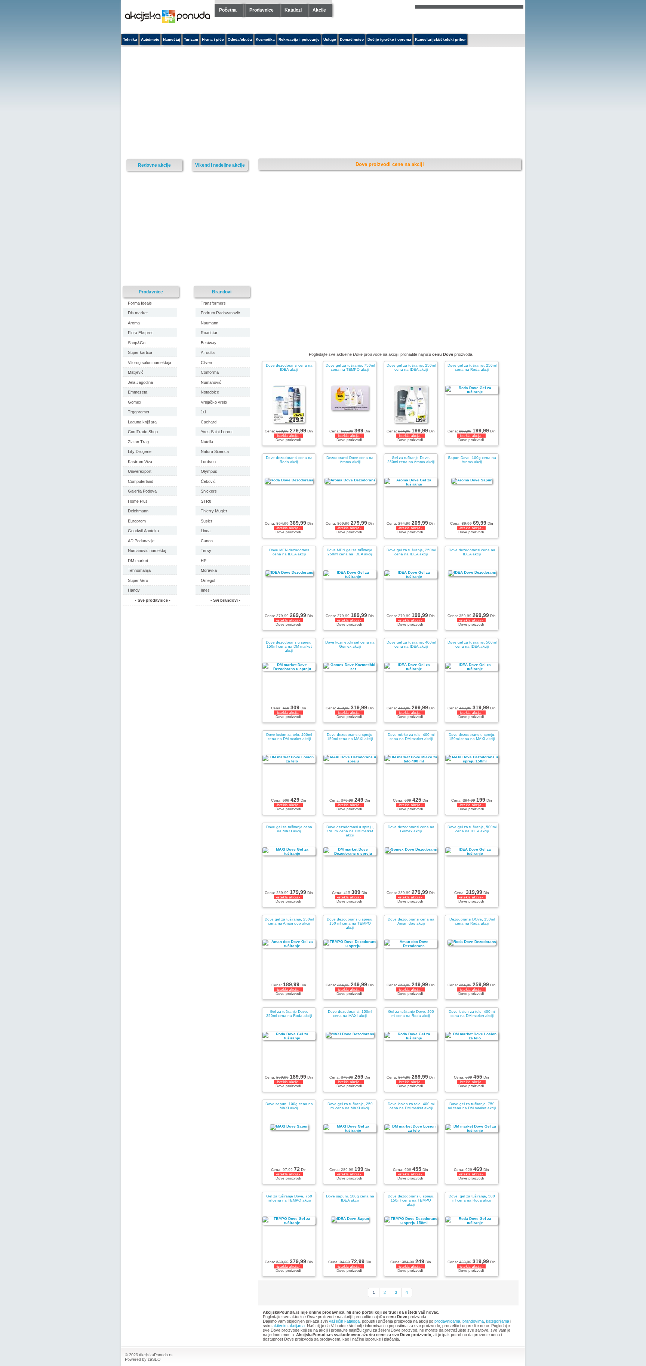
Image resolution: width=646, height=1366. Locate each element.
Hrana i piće (213, 39)
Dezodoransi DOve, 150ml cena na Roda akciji (472, 921)
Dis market (138, 313)
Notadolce (210, 392)
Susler (206, 521)
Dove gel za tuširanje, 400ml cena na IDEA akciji (411, 644)
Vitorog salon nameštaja (149, 362)
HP (203, 560)
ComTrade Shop (143, 431)
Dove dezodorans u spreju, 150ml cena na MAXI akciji (350, 737)
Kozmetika (265, 39)
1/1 (203, 412)
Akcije (319, 10)
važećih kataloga (344, 1321)
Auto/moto (150, 39)
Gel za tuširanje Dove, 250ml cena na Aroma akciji (410, 460)
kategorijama (497, 1321)
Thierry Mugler (214, 511)
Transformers (213, 303)
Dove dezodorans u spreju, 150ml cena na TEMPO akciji (411, 1200)
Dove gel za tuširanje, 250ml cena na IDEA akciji (411, 367)
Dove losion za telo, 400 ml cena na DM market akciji (472, 1013)
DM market (138, 560)
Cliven (206, 362)
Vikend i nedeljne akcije (220, 165)
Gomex (134, 402)
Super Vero (138, 580)
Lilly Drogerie (139, 451)
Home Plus (138, 501)
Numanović (211, 382)
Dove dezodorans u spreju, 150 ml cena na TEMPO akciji (350, 923)
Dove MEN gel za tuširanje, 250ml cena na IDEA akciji (350, 552)
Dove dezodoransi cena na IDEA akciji (289, 367)
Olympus (209, 471)
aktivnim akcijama (289, 1325)
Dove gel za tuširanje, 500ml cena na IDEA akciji (471, 644)
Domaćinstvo (352, 39)
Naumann (209, 323)
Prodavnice (261, 10)
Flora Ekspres (141, 332)
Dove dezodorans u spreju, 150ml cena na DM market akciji (289, 646)
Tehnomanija (139, 570)
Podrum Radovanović (220, 313)
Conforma (210, 372)
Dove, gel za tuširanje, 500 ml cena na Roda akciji (472, 1198)
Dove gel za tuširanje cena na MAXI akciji (289, 829)
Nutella (207, 442)
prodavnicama (447, 1321)
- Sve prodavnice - (152, 600)
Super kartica (140, 352)
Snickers (209, 491)
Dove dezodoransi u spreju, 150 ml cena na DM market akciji (350, 831)
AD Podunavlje (141, 541)
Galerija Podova (142, 491)
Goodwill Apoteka (143, 530)
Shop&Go (136, 342)
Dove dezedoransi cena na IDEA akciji (472, 552)
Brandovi (221, 291)
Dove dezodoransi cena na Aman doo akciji (411, 921)
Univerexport (139, 471)
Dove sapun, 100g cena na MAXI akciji (289, 1106)
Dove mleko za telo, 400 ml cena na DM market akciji (411, 737)
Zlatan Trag (138, 442)
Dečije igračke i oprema (389, 39)
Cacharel (209, 422)
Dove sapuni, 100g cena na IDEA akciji (350, 1198)
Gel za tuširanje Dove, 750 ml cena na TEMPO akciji (289, 1198)
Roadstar (209, 332)
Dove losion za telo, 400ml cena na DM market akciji (289, 737)
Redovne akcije (154, 165)
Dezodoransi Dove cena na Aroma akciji (349, 460)
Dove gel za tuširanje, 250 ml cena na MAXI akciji (350, 1106)
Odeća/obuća (240, 39)
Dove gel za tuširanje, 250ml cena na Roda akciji (471, 367)
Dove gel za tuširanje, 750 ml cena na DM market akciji (472, 1106)
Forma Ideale (140, 303)
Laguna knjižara (142, 422)
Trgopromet (138, 412)
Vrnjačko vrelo (214, 402)
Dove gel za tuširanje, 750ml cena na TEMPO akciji (350, 367)
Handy (134, 590)
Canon (207, 541)
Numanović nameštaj (147, 550)
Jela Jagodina (140, 382)
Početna (228, 10)
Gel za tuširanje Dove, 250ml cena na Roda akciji (289, 1013)
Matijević (136, 372)
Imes (205, 590)
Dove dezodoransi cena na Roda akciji (289, 460)
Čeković (208, 481)
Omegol (208, 580)
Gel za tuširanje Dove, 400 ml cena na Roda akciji (411, 1013)
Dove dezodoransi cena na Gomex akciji (411, 829)
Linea (205, 530)
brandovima (473, 1321)
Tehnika (130, 39)
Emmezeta (137, 392)
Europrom (137, 521)
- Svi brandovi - (225, 600)
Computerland (140, 481)
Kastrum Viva (140, 461)
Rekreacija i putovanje (299, 39)
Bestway (208, 342)
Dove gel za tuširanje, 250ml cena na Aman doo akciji (289, 921)
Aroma (134, 323)
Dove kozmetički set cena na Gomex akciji (350, 644)
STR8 (206, 501)
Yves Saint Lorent (217, 431)
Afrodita (208, 352)
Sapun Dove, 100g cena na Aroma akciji (472, 460)
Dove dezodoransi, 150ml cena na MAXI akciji (350, 1013)
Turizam (191, 39)
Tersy (206, 550)
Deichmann (138, 511)
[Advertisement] (254, 103)
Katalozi (293, 10)
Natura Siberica (215, 451)
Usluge (329, 39)
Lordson (208, 461)
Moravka (209, 570)
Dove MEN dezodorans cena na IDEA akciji (289, 552)
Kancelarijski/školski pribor (440, 39)
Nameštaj (171, 39)
